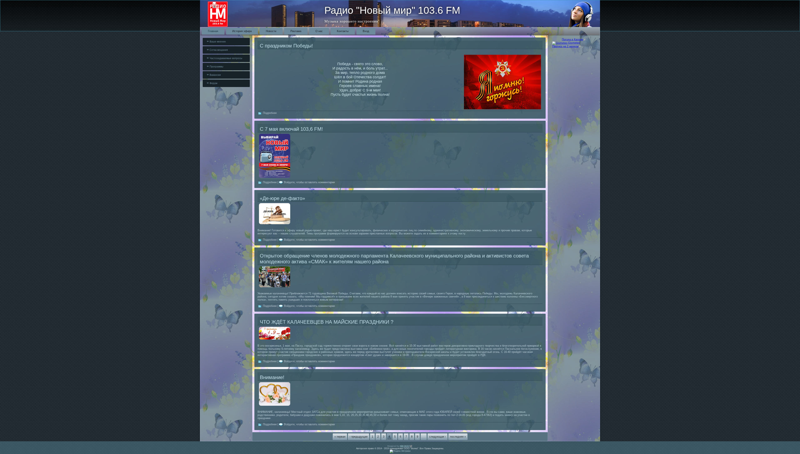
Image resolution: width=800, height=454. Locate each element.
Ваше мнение (218, 41)
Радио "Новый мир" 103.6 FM (392, 10)
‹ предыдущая (359, 436)
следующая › (437, 436)
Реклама (295, 31)
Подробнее (270, 112)
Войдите (289, 182)
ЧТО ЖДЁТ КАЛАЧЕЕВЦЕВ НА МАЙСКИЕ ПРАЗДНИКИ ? (326, 322)
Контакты (343, 31)
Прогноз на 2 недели (566, 46)
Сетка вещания (219, 50)
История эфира (242, 31)
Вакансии (215, 74)
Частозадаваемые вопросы (226, 58)
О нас (319, 31)
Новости (271, 31)
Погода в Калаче (574, 39)
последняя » (458, 436)
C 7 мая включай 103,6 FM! (291, 129)
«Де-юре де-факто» (282, 198)
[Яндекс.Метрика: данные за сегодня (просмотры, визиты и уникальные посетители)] (400, 451)
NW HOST (406, 446)
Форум (213, 83)
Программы (216, 66)
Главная (213, 31)
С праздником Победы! (286, 46)
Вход (366, 31)
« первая (339, 436)
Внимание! (272, 377)
